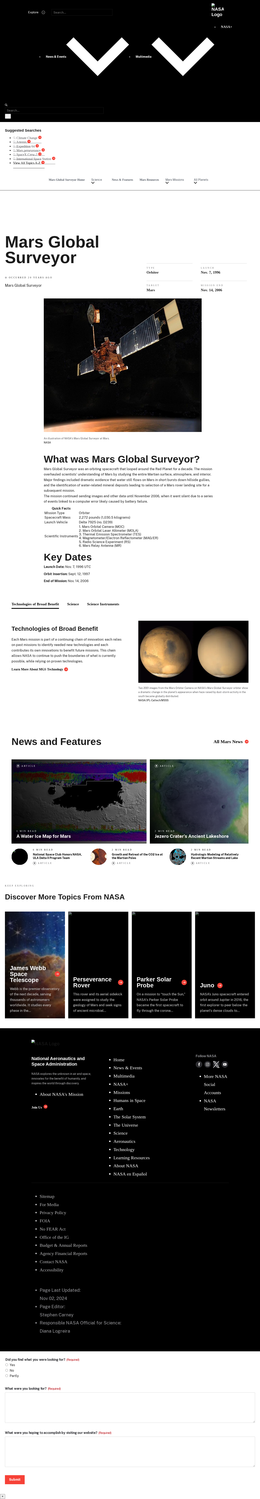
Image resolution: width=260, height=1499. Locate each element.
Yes (12, 1365)
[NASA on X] (216, 1064)
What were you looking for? (33, 1389)
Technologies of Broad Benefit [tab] (35, 604)
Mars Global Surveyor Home (67, 179)
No (12, 1370)
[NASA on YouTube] (225, 1064)
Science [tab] (73, 604)
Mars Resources (149, 179)
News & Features (122, 179)
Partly (14, 1376)
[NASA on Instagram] (207, 1064)
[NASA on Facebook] (199, 1064)
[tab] (103, 604)
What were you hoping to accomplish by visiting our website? (58, 1433)
